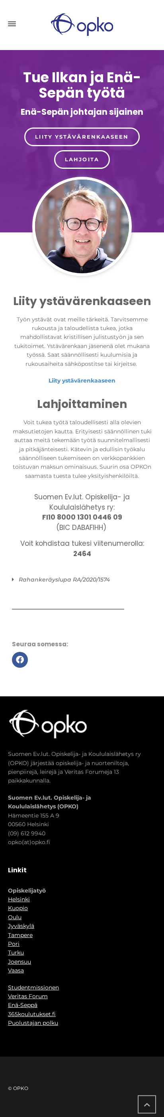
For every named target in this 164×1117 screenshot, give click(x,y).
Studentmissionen (33, 987)
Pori (14, 943)
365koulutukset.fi (32, 1014)
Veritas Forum (28, 996)
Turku (16, 952)
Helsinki (19, 899)
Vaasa (16, 970)
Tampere (20, 935)
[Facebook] (20, 660)
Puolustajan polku (33, 1022)
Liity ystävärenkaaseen (82, 380)
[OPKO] (82, 24)
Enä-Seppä (22, 1005)
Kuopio (18, 908)
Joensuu (19, 961)
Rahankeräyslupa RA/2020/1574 (64, 579)
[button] (79, 579)
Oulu (14, 917)
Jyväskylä (21, 926)
